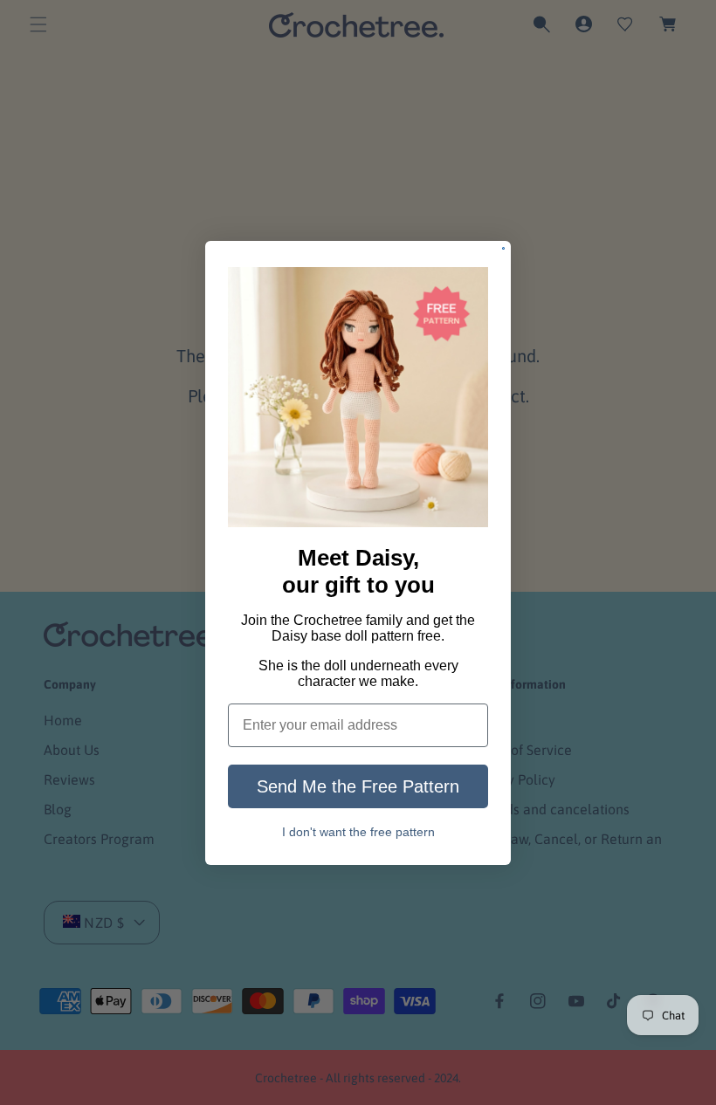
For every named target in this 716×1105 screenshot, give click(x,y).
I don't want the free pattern (358, 832)
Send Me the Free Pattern (358, 786)
